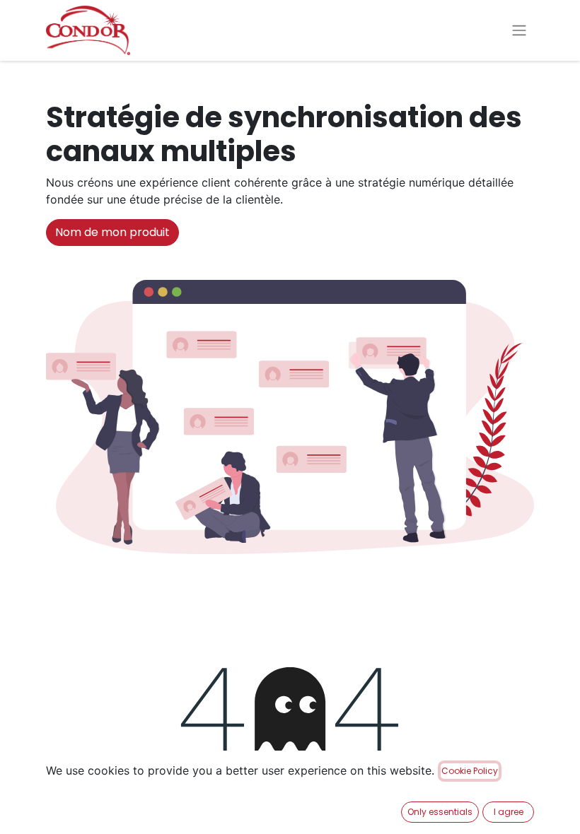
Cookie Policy (469, 771)
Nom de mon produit (112, 232)
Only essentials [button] (439, 812)
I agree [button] (508, 812)
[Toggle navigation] (519, 31)
